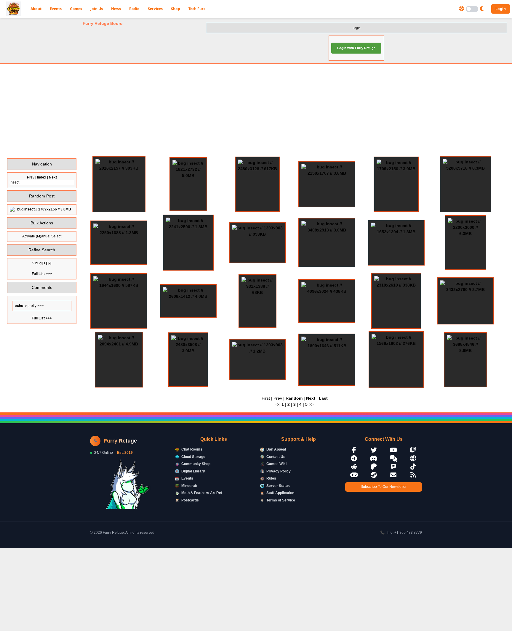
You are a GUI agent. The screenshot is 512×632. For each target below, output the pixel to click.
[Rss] (413, 475)
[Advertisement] (256, 109)
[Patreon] (374, 467)
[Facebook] (354, 450)
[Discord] (374, 458)
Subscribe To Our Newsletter (384, 487)
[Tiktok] (413, 467)
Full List (38, 274)
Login (500, 8)
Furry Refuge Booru (103, 23)
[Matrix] (393, 458)
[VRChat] (354, 475)
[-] (49, 263)
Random (294, 398)
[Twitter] (374, 450)
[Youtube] (393, 450)
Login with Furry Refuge (356, 48)
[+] (44, 263)
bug (38, 263)
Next (53, 177)
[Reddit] (354, 467)
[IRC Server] (413, 458)
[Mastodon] (393, 467)
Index (41, 177)
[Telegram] (354, 458)
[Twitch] (413, 450)
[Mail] (393, 475)
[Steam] (374, 475)
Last (323, 398)
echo (19, 306)
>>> (40, 306)
